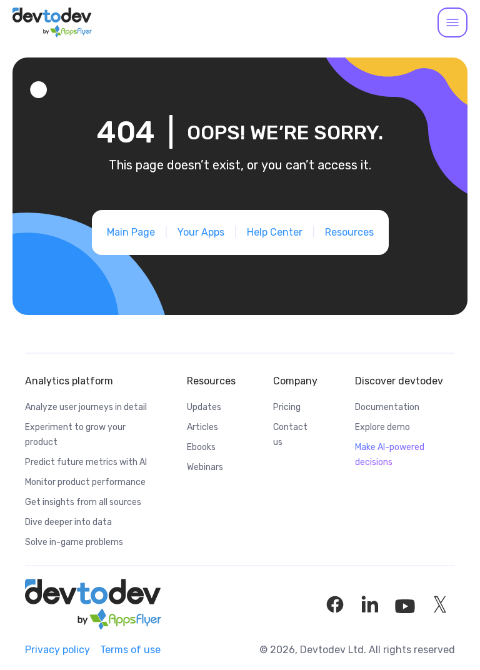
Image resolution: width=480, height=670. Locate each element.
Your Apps (201, 232)
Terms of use (130, 650)
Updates (204, 407)
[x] (440, 604)
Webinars (205, 467)
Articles (202, 427)
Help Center (274, 232)
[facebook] (335, 604)
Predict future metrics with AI (86, 462)
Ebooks (201, 447)
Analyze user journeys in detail (86, 407)
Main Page (131, 232)
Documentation (387, 407)
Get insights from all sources (83, 502)
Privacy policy (57, 650)
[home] (52, 23)
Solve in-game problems (74, 542)
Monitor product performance (85, 482)
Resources (349, 232)
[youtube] (405, 604)
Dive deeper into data (68, 522)
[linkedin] (370, 604)
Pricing (287, 407)
